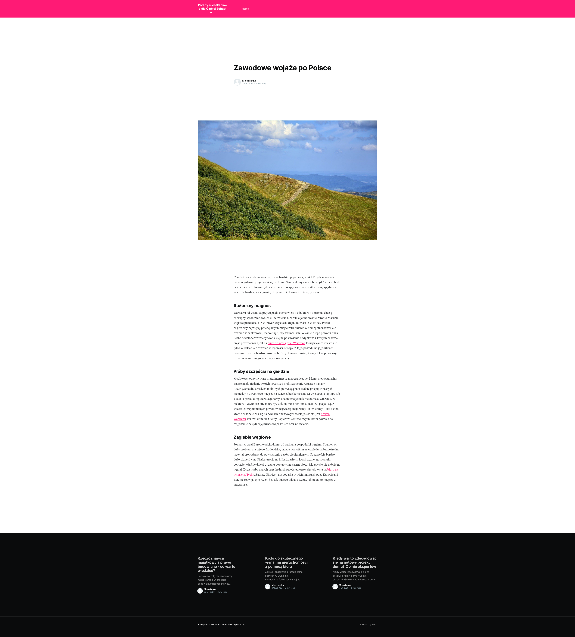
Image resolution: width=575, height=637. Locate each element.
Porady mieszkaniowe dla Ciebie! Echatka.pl (212, 8)
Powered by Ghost (368, 624)
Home (245, 8)
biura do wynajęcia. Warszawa (286, 343)
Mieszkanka (249, 80)
